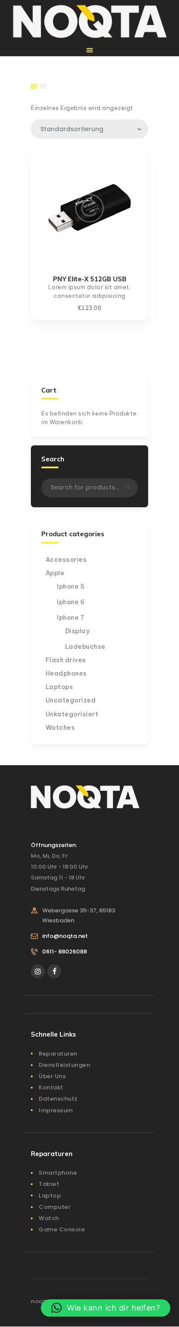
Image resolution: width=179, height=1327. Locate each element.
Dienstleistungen (64, 1065)
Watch (49, 1218)
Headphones (66, 673)
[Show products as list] (43, 86)
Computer (54, 1207)
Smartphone (58, 1173)
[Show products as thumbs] (34, 86)
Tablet (49, 1184)
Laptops (59, 687)
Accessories (66, 560)
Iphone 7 (70, 618)
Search (127, 487)
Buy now (89, 207)
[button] (106, 1308)
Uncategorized (71, 700)
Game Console (62, 1229)
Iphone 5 (71, 586)
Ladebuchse (85, 647)
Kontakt (51, 1087)
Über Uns (52, 1076)
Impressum (56, 1110)
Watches (60, 727)
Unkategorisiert (72, 714)
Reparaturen (58, 1054)
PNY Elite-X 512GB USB (89, 279)
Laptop (50, 1196)
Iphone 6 (71, 602)
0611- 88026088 (64, 951)
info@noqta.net (65, 936)
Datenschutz (58, 1099)
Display (77, 631)
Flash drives (66, 660)
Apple (55, 573)
